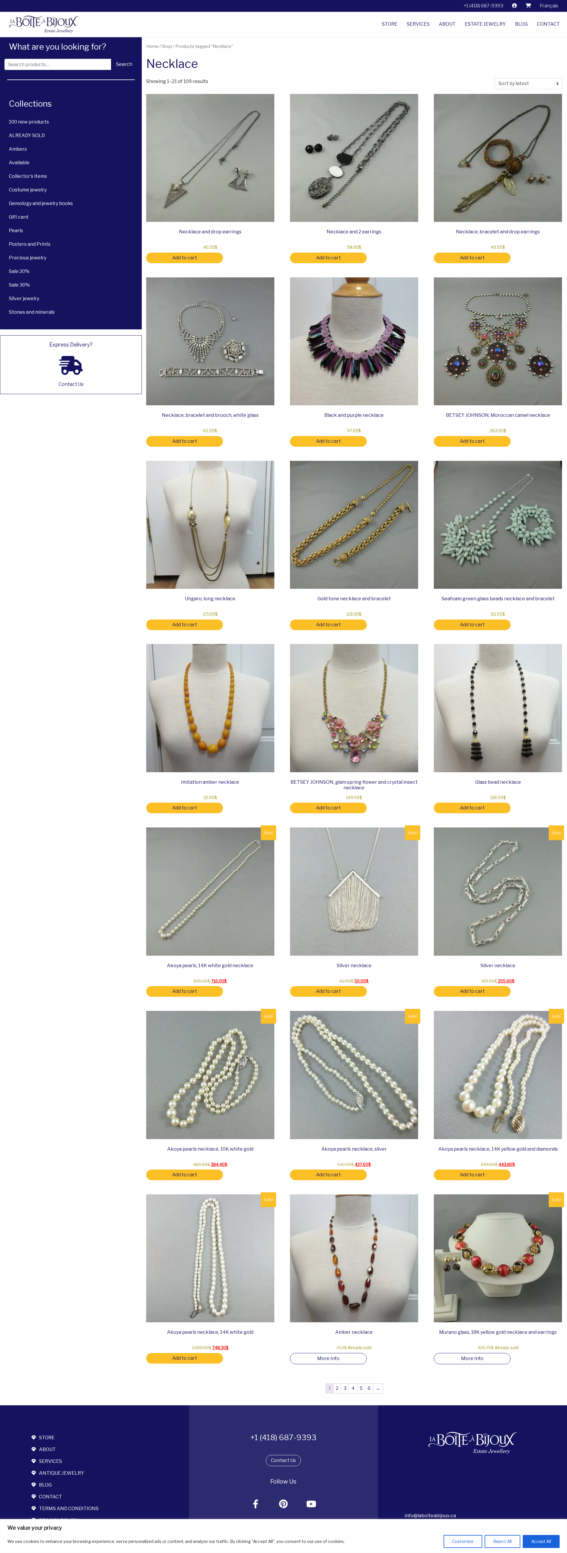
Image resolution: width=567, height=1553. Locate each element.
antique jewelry (61, 1473)
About (447, 24)
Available (19, 162)
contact (50, 1497)
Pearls (16, 230)
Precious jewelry (27, 258)
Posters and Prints (29, 244)
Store (389, 24)
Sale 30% (19, 285)
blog (45, 1485)
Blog (521, 24)
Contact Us (283, 1460)
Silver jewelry (24, 298)
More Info (328, 1358)
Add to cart (184, 258)
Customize (463, 1541)
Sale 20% (19, 271)
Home (152, 46)
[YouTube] (311, 1504)
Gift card (18, 217)
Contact (548, 24)
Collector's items (28, 176)
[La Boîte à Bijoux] (42, 24)
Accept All (541, 1541)
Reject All (502, 1541)
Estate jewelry (485, 24)
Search (124, 64)
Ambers (18, 149)
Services (418, 24)
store (47, 1437)
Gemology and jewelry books (41, 203)
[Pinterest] (283, 1504)
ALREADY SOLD (27, 135)
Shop (167, 46)
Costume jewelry (28, 190)
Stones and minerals (32, 312)
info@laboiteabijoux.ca (430, 1515)
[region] (283, 1536)
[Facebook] (255, 1504)
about (47, 1449)
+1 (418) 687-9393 (483, 6)
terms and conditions (69, 1508)
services (50, 1461)
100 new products (29, 122)
